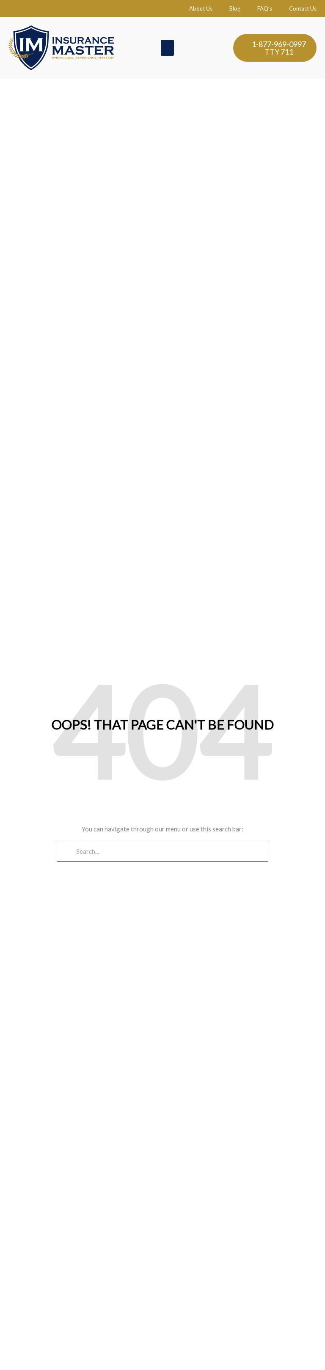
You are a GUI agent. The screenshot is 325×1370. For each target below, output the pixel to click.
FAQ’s (264, 8)
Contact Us (303, 8)
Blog (234, 8)
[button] (167, 48)
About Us (200, 8)
